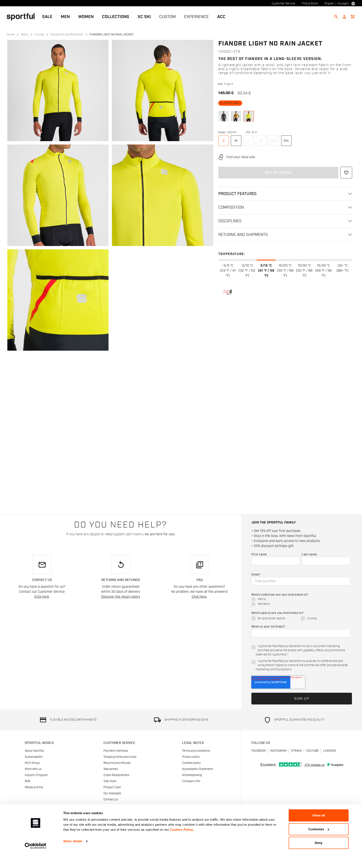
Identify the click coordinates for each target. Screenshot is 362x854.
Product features (237, 194)
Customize (316, 829)
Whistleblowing (192, 775)
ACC (221, 17)
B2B (27, 781)
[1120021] (223, 116)
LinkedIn (329, 750)
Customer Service (283, 3)
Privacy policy (191, 756)
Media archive (34, 787)
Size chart (109, 781)
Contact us (110, 799)
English (329, 3)
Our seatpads (112, 793)
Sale (47, 17)
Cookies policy (191, 763)
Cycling (39, 34)
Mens (24, 34)
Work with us (33, 769)
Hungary (343, 3)
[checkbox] (300, 602)
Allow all (318, 815)
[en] (22, 16)
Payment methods (115, 750)
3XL (286, 140)
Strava (296, 750)
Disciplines (230, 221)
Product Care (112, 787)
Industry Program (36, 775)
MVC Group (32, 763)
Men (65, 17)
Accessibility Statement (197, 769)
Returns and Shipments (243, 235)
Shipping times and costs (119, 756)
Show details (72, 841)
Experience (196, 17)
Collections (115, 17)
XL (261, 140)
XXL (274, 140)
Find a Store (310, 3)
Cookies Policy (181, 829)
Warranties (110, 769)
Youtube (312, 750)
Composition (231, 207)
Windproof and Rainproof (66, 34)
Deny (318, 843)
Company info (191, 781)
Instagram (278, 750)
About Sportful (34, 750)
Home (11, 34)
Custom (167, 17)
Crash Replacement (116, 775)
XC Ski (144, 17)
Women (86, 17)
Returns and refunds (117, 763)
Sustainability (34, 756)
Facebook (258, 750)
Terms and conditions (196, 750)
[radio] (300, 599)
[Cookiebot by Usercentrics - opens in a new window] (35, 846)
